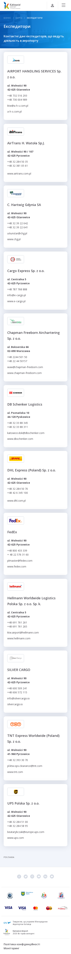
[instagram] (32, 876)
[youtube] (39, 876)
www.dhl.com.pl (16, 500)
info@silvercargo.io (18, 698)
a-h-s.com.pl (14, 111)
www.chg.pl (14, 239)
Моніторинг (11, 948)
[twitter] (26, 876)
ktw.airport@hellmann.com (23, 632)
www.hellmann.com (18, 638)
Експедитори (35, 18)
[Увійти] (52, 5)
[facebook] (19, 876)
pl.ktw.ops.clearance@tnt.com (24, 766)
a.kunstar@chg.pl (17, 233)
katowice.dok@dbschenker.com (25, 433)
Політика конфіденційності (22, 944)
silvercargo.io (15, 704)
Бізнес (7, 18)
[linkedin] (45, 876)
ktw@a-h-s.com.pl (17, 105)
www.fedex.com (16, 566)
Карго (19, 18)
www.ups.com (15, 837)
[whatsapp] (52, 876)
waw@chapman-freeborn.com (25, 367)
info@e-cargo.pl (16, 295)
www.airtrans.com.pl (19, 173)
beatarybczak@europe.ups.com (25, 832)
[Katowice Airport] (12, 5)
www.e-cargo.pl (16, 301)
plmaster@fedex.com (19, 560)
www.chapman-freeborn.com (24, 373)
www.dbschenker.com (20, 439)
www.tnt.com (15, 772)
